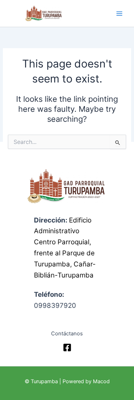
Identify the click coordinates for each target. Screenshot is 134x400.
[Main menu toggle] (119, 13)
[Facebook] (67, 347)
